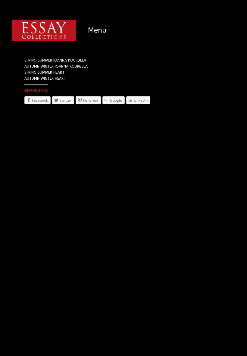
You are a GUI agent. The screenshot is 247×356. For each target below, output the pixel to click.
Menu (97, 30)
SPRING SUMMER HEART (44, 72)
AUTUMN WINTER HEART (45, 78)
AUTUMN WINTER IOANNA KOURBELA (56, 66)
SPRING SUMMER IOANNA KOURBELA (55, 60)
